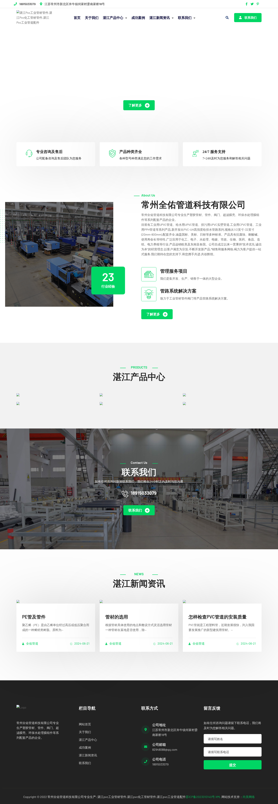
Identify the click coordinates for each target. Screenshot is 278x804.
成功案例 (138, 18)
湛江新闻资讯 (160, 18)
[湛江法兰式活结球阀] (139, 403)
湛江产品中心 (113, 18)
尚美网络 (249, 797)
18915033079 (27, 4)
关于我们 (92, 18)
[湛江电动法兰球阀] (55, 403)
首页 (77, 18)
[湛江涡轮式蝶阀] (222, 394)
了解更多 (135, 105)
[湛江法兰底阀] (139, 394)
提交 (232, 765)
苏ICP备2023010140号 (200, 797)
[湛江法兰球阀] (55, 394)
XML (218, 797)
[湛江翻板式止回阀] (222, 403)
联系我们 (185, 18)
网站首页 (85, 724)
